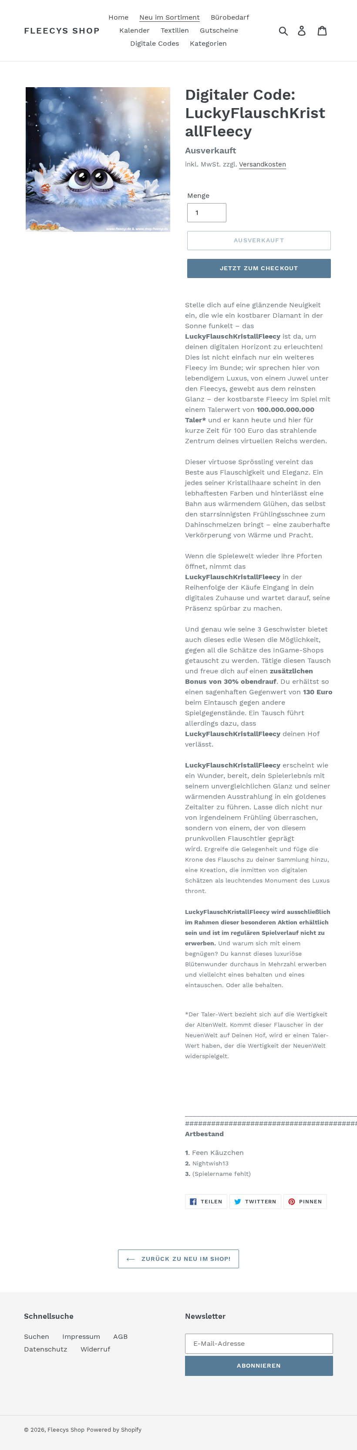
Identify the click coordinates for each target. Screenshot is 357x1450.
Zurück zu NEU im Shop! (185, 1258)
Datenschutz (45, 1349)
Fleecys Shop (62, 30)
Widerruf (95, 1349)
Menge (198, 195)
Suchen (36, 1336)
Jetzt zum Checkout (259, 268)
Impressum (81, 1336)
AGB (120, 1336)
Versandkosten (262, 164)
